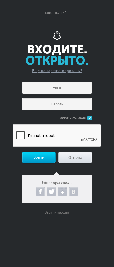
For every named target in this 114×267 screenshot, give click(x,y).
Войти (38, 157)
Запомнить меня (72, 118)
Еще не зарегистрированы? (57, 71)
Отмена (75, 157)
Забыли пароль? (57, 212)
